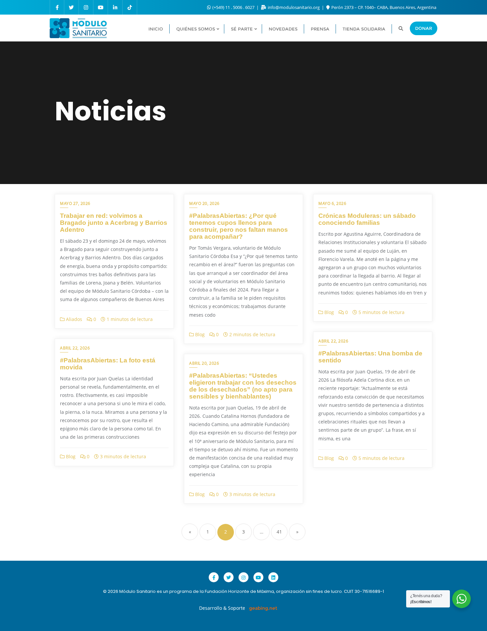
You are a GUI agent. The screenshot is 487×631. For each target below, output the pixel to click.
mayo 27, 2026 (75, 203)
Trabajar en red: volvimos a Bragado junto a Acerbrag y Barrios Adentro (113, 222)
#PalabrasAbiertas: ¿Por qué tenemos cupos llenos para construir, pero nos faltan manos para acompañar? (238, 226)
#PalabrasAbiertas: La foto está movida (107, 364)
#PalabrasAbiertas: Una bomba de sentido (370, 357)
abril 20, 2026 (204, 363)
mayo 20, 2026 (204, 203)
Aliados (73, 319)
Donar (423, 28)
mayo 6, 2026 (332, 203)
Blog (199, 334)
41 (279, 532)
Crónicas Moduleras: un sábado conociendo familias (367, 219)
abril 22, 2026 (333, 341)
